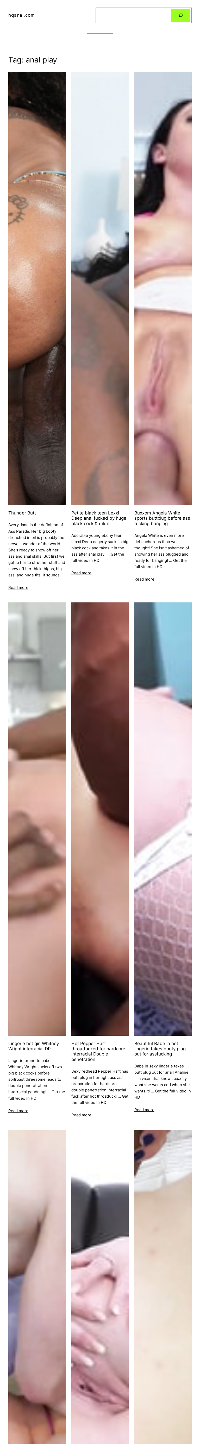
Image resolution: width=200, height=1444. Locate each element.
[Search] (180, 15)
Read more (18, 587)
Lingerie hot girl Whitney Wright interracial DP (33, 1046)
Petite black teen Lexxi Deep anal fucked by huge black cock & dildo (98, 518)
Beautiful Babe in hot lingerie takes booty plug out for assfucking (160, 1049)
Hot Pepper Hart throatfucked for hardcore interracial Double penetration (98, 1051)
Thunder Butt (22, 513)
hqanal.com (21, 15)
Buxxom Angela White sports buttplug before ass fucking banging (162, 518)
